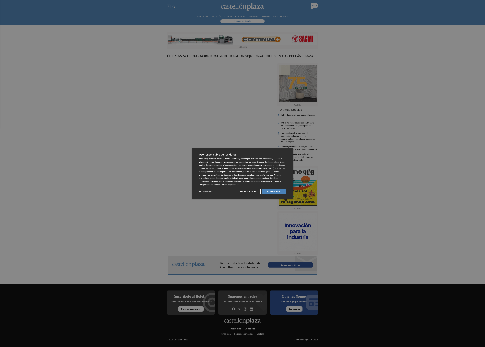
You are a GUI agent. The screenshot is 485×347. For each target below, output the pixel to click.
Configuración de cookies (209, 184)
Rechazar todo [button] (248, 191)
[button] (206, 191)
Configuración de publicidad (221, 181)
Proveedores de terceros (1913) (265, 168)
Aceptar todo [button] (274, 191)
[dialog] (242, 173)
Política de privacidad (229, 184)
